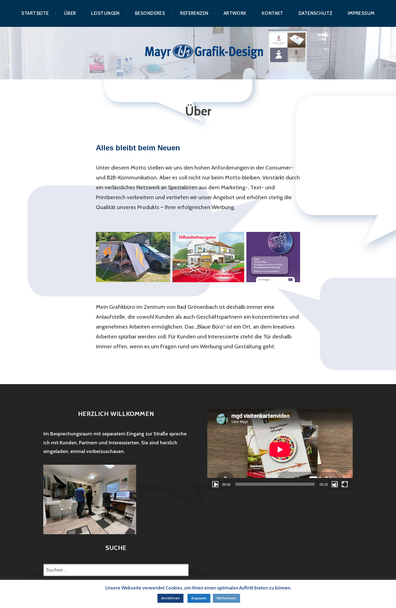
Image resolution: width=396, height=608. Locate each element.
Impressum (361, 13)
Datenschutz (316, 13)
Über (70, 13)
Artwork (235, 13)
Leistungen (105, 13)
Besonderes (150, 13)
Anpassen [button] (199, 598)
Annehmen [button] (170, 598)
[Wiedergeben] (215, 484)
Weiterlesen (226, 598)
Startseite (35, 13)
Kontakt (272, 13)
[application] (280, 449)
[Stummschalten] (335, 484)
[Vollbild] (345, 484)
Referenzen (194, 13)
